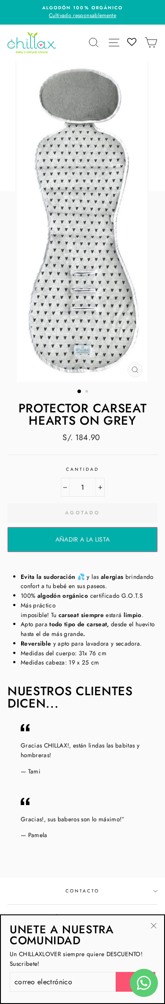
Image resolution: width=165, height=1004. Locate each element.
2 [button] (87, 392)
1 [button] (79, 392)
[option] (82, 12)
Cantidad (82, 469)
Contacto (82, 891)
